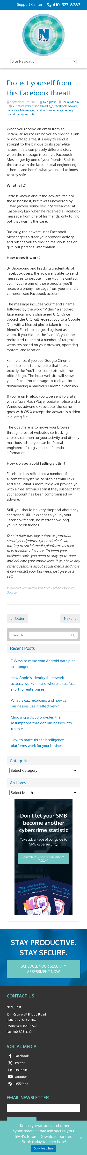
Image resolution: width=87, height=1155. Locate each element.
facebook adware (66, 106)
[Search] (73, 635)
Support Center (29, 4)
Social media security (21, 114)
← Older (17, 618)
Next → (70, 618)
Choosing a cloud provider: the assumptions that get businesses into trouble (41, 723)
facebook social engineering (54, 110)
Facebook (22, 1056)
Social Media (70, 102)
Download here (43, 1148)
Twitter (20, 1063)
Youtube (21, 1077)
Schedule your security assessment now (43, 969)
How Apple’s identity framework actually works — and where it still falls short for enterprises (43, 683)
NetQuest (49, 102)
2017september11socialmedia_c (33, 106)
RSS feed (21, 1084)
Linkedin (21, 1070)
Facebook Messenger (20, 110)
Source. (12, 592)
